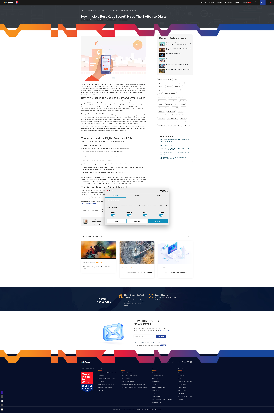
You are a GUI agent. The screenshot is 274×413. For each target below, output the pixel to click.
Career (246, 2)
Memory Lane (161, 114)
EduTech (160, 93)
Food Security (178, 97)
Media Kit (181, 399)
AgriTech (177, 79)
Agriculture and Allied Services (165, 79)
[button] (192, 237)
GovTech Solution (173, 100)
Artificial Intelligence (177, 83)
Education (183, 90)
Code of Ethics (156, 396)
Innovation (183, 107)
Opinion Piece (161, 118)
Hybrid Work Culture (180, 104)
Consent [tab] (115, 195)
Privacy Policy (182, 384)
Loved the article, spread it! (89, 210)
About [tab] (158, 195)
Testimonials (156, 381)
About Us (155, 369)
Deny (116, 221)
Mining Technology (183, 114)
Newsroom (155, 378)
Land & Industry (171, 111)
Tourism (168, 125)
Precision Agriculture (172, 118)
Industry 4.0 (175, 107)
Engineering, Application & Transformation (133, 384)
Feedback (181, 375)
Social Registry (181, 121)
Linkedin (163, 345)
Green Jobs (182, 100)
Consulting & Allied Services (129, 375)
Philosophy (155, 390)
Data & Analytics (125, 378)
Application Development (164, 83)
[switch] (129, 215)
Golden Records (161, 100)
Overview (155, 372)
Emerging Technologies (170, 93)
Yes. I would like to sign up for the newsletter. (148, 342)
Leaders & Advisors (157, 375)
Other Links (181, 369)
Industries (101, 369)
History (154, 384)
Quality (154, 393)
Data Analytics (178, 86)
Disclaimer (181, 393)
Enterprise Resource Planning (165, 97)
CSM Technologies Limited (123, 409)
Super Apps (160, 125)
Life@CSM (180, 111)
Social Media (171, 121)
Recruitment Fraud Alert (185, 381)
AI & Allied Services (126, 372)
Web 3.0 (186, 125)
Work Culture (161, 129)
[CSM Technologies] (11, 2)
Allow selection (137, 221)
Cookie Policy (182, 387)
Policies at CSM (156, 402)
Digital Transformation (173, 90)
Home (82, 10)
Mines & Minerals (171, 114)
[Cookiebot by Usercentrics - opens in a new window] (161, 191)
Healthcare (160, 104)
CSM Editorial (169, 86)
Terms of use (182, 390)
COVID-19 (160, 86)
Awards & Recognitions (158, 387)
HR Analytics (169, 104)
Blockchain (187, 83)
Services (123, 369)
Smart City (182, 118)
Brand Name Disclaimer (185, 396)
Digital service (161, 90)
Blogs (98, 10)
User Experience (177, 125)
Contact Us (181, 372)
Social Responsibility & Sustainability (162, 399)
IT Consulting (161, 111)
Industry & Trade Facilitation (106, 384)
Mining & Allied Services (105, 387)
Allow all (157, 221)
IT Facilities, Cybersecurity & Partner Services (134, 387)
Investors (238, 2)
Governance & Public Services (106, 378)
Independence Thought (163, 107)
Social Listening (161, 121)
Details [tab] (137, 195)
